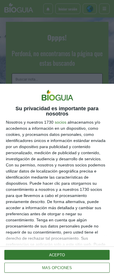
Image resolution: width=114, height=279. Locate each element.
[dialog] (57, 181)
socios (60, 122)
